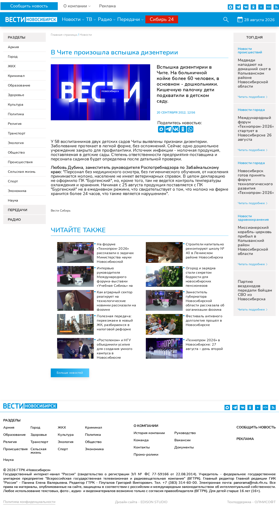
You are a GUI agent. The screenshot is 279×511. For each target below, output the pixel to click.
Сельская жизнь (22, 171)
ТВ (89, 19)
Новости (71, 19)
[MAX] (161, 129)
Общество (16, 152)
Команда (141, 440)
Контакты (142, 447)
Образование (19, 85)
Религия (15, 123)
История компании (149, 433)
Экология (16, 143)
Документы (184, 447)
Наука (13, 200)
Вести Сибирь (61, 211)
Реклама (107, 6)
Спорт (13, 181)
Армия (13, 47)
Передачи (128, 19)
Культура (15, 104)
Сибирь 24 (162, 19)
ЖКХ (12, 66)
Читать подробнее (251, 97)
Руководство (185, 433)
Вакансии (182, 440)
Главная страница (64, 35)
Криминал (16, 75)
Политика (16, 114)
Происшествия (20, 162)
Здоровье (16, 95)
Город (12, 56)
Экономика (17, 190)
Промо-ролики (146, 454)
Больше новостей (70, 373)
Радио (105, 19)
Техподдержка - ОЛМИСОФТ (251, 502)
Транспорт (16, 133)
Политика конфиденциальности (29, 501)
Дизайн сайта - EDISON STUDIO (141, 502)
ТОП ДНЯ (254, 37)
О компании (75, 6)
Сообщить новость (29, 6)
